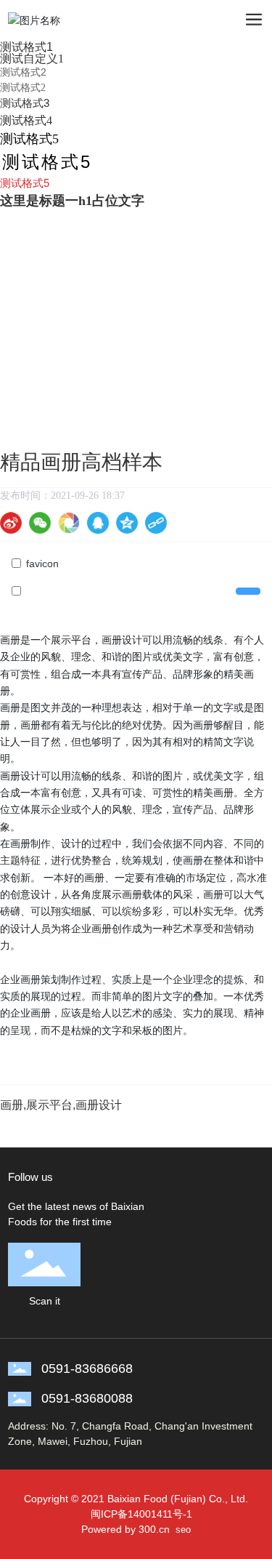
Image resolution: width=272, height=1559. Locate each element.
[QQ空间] (127, 523)
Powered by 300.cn (125, 1529)
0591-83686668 (87, 1368)
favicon (42, 563)
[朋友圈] (69, 523)
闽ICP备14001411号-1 (141, 1514)
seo (183, 1529)
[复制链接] (156, 523)
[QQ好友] (98, 523)
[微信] (40, 523)
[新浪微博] (11, 523)
